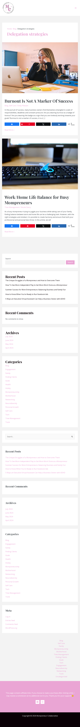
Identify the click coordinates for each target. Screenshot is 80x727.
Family (7, 373)
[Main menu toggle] (75, 8)
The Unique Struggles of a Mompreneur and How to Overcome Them (32, 280)
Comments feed (11, 624)
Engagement (10, 369)
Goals (7, 381)
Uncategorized (61, 676)
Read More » (9, 130)
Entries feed (10, 620)
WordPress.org (11, 628)
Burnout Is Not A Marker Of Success (39, 101)
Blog (6, 105)
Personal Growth (12, 407)
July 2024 (8, 336)
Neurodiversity (11, 403)
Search (8, 259)
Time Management (12, 207)
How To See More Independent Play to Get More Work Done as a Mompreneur (36, 285)
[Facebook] (37, 702)
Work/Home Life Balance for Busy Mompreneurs (37, 199)
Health (8, 384)
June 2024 (9, 340)
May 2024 (9, 344)
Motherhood (10, 396)
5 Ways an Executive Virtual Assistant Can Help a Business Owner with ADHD (35, 299)
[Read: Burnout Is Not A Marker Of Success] (40, 67)
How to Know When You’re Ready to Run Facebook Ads (26, 294)
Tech (7, 414)
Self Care (12, 105)
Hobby (8, 388)
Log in (7, 617)
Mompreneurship (12, 392)
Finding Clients (11, 377)
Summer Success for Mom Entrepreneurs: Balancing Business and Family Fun (35, 289)
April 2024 (9, 348)
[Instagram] (42, 702)
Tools (7, 422)
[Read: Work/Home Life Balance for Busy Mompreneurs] (40, 164)
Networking (10, 399)
